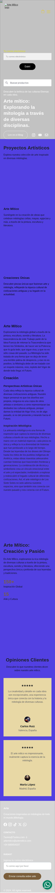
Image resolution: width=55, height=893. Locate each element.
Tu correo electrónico (14, 51)
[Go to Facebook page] (5, 824)
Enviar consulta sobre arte (22, 876)
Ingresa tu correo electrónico (18, 860)
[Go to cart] (43, 11)
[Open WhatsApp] (47, 884)
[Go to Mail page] (46, 135)
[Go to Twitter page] (20, 824)
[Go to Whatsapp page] (25, 824)
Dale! (27, 66)
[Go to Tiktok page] (15, 824)
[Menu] (48, 11)
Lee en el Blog (15, 135)
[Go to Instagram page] (35, 135)
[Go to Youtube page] (41, 135)
